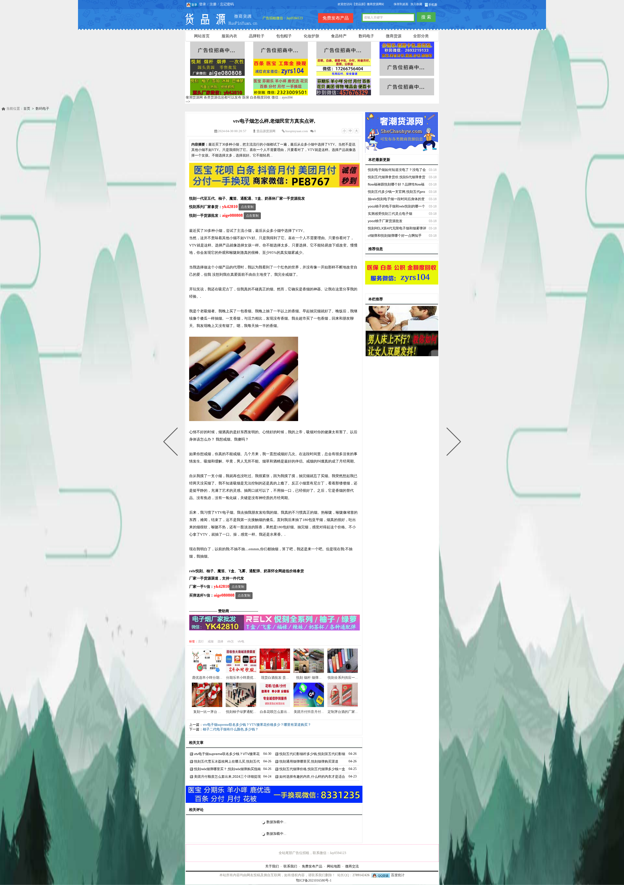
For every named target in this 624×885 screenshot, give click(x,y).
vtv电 (241, 641)
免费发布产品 (312, 866)
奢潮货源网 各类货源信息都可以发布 (213, 97)
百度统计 (398, 875)
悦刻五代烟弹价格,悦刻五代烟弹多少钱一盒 (312, 769)
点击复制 (247, 207)
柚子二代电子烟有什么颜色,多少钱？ (230, 729)
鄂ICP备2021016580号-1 (314, 880)
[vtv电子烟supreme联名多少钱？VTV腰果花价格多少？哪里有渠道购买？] (452, 442)
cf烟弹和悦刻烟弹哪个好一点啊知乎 (395, 235)
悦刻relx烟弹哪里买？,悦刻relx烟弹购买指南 (227, 769)
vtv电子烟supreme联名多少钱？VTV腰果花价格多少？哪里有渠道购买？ (257, 725)
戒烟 (211, 641)
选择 (220, 641)
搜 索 (426, 17)
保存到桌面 (401, 4)
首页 (26, 108)
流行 (201, 641)
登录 (202, 4)
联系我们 (290, 866)
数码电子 (42, 108)
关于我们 (272, 866)
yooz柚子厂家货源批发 (385, 221)
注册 (213, 4)
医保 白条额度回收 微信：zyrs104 (267, 97)
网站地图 (334, 866)
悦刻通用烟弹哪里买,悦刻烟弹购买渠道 (308, 761)
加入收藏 (416, 4)
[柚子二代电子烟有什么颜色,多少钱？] (171, 442)
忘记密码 (227, 4)
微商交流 (352, 866)
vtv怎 (230, 641)
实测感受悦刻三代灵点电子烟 (390, 214)
